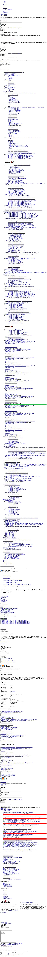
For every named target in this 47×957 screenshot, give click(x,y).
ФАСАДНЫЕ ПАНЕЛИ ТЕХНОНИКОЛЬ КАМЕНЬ (19, 195)
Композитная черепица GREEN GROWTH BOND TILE (19, 457)
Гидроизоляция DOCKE (13, 503)
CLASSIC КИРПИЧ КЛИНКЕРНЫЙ (15, 169)
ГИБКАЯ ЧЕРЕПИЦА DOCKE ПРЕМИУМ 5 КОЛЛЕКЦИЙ (20, 224)
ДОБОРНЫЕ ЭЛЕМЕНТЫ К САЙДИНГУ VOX (18, 339)
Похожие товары (4, 615)
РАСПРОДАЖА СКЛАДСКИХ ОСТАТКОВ (17, 282)
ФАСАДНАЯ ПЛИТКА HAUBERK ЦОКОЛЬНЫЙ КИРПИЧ (21, 292)
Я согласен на (12, 27)
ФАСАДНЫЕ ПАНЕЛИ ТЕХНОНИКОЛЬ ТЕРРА (18, 202)
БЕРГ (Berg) (10, 140)
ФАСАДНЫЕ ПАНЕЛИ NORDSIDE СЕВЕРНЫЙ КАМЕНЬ (20, 156)
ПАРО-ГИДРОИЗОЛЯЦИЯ (9, 868)
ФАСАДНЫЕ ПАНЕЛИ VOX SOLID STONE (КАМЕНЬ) (20, 206)
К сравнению (10, 717)
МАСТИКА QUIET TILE (13, 251)
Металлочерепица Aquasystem (14, 280)
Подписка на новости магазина (7, 566)
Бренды (4, 3)
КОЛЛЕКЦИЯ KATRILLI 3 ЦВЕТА (15, 262)
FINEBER (10, 81)
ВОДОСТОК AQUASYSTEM (14, 491)
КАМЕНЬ (10, 122)
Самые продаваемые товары (6, 809)
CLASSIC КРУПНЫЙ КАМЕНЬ (15, 172)
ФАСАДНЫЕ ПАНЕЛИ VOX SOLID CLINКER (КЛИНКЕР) (21, 208)
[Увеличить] (13, 620)
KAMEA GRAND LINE (13, 440)
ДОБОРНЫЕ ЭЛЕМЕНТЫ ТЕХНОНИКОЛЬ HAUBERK (20, 295)
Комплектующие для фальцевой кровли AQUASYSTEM (20, 546)
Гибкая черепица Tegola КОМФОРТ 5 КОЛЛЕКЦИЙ (19, 253)
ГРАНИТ (10, 120)
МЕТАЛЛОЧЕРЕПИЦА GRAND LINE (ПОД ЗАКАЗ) (19, 279)
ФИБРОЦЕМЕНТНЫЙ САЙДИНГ (10, 864)
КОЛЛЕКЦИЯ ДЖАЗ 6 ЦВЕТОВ (15, 230)
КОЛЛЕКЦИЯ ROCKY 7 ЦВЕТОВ (15, 265)
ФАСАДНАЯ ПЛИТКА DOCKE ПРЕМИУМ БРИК (19, 297)
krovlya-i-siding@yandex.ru (27, 902)
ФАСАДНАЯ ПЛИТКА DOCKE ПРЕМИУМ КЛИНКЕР (20, 298)
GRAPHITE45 (11, 444)
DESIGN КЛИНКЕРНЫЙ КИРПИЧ (15, 180)
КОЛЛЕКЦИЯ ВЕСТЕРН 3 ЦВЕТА (15, 229)
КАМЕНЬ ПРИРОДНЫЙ (13, 100)
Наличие (2, 617)
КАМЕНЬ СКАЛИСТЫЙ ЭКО (14, 109)
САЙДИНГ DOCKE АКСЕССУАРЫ (15, 307)
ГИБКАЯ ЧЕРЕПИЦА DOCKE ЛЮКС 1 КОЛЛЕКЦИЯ (19, 223)
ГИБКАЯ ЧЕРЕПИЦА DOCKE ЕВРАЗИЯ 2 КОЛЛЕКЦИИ (20, 221)
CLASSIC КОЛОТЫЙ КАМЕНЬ (15, 171)
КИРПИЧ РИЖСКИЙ (12, 114)
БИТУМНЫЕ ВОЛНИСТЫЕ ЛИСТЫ (11, 863)
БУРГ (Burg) (10, 141)
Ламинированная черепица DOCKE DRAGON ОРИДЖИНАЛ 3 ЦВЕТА (23, 215)
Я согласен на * (12, 943)
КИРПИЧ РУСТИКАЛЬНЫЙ (14, 131)
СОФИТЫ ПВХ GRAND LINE (14, 475)
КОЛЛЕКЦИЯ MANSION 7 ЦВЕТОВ (16, 264)
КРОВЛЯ (5, 858)
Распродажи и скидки (7, 562)
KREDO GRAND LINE (13, 441)
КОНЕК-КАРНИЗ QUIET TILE (14, 249)
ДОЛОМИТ (10, 97)
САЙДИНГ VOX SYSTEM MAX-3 (15, 338)
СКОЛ (9, 104)
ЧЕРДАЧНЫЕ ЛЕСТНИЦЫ (9, 876)
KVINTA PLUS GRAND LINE (14, 442)
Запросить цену (11, 954)
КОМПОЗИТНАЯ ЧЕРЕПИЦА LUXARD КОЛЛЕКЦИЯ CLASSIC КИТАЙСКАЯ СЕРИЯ (27, 451)
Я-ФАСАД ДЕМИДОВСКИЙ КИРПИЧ (16, 190)
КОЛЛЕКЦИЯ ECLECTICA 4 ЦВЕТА (16, 244)
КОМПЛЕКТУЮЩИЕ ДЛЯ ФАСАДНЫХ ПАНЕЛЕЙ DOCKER (21, 153)
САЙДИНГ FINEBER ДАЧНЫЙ (14, 318)
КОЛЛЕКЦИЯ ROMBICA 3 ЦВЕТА (15, 246)
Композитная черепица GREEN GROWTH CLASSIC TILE (20, 458)
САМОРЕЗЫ (10, 285)
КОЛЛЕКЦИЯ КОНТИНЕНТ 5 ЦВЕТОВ (16, 233)
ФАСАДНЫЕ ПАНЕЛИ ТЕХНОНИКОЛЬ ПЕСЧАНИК (19, 201)
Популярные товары (7, 561)
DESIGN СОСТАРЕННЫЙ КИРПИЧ (16, 182)
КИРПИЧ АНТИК (12, 128)
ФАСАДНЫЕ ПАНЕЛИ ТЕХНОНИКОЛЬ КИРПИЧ (19, 196)
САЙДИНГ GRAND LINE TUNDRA (15, 333)
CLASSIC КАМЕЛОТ (12, 168)
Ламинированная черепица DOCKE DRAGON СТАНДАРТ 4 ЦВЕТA (22, 217)
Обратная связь (3, 922)
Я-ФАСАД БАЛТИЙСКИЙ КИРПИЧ (16, 189)
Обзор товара (3, 609)
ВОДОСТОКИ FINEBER (13, 498)
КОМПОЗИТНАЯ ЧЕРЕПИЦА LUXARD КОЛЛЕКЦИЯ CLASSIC (22, 450)
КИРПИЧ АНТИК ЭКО (13, 129)
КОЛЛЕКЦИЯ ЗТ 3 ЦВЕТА (14, 267)
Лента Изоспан (11, 515)
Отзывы (2, 614)
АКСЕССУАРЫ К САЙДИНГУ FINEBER (17, 319)
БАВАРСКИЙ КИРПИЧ (13, 95)
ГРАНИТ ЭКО (11, 121)
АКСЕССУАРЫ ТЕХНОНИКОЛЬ (15, 323)
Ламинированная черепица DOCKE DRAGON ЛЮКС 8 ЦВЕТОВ (22, 214)
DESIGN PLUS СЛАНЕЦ (13, 177)
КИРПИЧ (10, 112)
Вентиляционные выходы (13, 529)
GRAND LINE (11, 83)
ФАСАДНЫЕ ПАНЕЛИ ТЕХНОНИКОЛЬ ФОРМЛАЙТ (20, 203)
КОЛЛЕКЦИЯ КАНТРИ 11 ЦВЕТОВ (16, 231)
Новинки (5, 560)
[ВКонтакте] (1, 665)
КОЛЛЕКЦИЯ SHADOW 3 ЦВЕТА (15, 247)
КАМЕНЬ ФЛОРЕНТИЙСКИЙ (14, 125)
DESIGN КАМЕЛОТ (12, 179)
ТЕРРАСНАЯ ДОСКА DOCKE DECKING (12, 879)
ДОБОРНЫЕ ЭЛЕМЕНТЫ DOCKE (15, 226)
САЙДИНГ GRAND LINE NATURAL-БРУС (17, 334)
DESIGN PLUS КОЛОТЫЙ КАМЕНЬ (16, 176)
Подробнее (7, 346)
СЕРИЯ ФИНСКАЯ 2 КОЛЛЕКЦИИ (16, 238)
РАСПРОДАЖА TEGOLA (13, 256)
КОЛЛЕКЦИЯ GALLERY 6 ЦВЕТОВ (16, 245)
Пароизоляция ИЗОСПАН (13, 511)
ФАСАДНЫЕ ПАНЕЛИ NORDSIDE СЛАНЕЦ (18, 157)
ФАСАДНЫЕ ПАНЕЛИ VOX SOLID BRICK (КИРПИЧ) (20, 207)
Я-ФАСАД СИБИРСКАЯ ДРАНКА (15, 187)
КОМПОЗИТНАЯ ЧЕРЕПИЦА (9, 862)
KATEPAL (2, 643)
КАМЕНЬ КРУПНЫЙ (12, 99)
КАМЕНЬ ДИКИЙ (12, 98)
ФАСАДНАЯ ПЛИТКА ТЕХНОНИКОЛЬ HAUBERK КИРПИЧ (21, 294)
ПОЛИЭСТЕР (11, 445)
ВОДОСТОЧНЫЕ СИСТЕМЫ (9, 867)
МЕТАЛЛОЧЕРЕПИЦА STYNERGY (16, 278)
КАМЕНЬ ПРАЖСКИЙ (13, 124)
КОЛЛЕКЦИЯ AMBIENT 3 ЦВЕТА (15, 259)
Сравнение (14, 347)
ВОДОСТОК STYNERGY (13, 487)
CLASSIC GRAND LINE (13, 439)
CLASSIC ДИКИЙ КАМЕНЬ (14, 167)
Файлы (1, 618)
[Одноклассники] (3, 665)
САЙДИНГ (5, 860)
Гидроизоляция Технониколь (14, 501)
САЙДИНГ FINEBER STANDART (15, 317)
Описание (2, 611)
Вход (4, 11)
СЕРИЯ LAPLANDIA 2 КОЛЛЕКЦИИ (16, 270)
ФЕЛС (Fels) (10, 142)
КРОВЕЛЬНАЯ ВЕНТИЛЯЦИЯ (10, 870)
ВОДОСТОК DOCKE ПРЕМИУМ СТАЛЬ (17, 489)
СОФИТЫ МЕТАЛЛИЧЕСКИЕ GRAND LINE (18, 474)
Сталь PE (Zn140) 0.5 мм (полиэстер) (15, 543)
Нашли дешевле (11, 661)
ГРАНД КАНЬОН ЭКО (13, 119)
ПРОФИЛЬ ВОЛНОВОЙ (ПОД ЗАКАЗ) (11, 861)
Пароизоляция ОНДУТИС (13, 512)
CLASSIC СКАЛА (12, 166)
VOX (9, 90)
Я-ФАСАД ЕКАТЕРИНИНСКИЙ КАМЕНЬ (17, 185)
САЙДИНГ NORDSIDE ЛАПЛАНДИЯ (16, 310)
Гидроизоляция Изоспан (13, 504)
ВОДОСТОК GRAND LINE (14, 490)
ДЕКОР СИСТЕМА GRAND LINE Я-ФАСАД (17, 193)
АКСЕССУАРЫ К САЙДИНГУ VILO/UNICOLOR (18, 302)
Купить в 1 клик (8, 347)
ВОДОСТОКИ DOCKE (13, 493)
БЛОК (9, 96)
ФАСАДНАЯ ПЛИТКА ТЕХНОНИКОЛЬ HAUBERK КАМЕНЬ (21, 293)
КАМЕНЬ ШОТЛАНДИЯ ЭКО (14, 110)
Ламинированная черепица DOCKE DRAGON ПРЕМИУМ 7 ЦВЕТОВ (23, 216)
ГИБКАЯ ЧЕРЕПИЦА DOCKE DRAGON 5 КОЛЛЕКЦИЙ (20, 219)
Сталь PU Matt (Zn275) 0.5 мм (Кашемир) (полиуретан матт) (20, 544)
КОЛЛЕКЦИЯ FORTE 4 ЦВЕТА (15, 260)
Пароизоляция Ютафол (13, 513)
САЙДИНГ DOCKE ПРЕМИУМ (15, 305)
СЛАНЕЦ (10, 148)
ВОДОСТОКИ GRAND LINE (14, 495)
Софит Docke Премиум (13, 469)
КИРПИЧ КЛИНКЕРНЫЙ (13, 101)
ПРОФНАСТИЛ (6, 878)
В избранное (8, 348)
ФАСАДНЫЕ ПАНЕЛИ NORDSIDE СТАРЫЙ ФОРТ (19, 158)
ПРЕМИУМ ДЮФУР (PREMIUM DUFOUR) (17, 145)
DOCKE (9, 80)
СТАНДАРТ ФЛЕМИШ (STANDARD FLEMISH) (18, 152)
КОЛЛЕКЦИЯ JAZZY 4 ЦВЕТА (14, 261)
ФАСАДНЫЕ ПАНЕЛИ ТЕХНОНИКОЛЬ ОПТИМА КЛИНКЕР (21, 199)
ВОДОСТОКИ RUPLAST (13, 497)
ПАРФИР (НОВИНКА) (13, 94)
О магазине (5, 6)
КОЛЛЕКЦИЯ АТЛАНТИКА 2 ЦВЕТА (16, 228)
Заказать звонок (3, 14)
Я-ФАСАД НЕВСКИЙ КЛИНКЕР (15, 192)
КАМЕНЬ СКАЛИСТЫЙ (13, 108)
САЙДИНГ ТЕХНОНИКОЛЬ (14, 321)
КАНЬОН (10, 126)
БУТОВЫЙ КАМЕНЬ (12, 117)
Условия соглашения (7, 9)
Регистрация (5, 12)
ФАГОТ (9, 115)
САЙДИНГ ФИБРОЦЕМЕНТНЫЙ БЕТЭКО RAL (18, 466)
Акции (4, 2)
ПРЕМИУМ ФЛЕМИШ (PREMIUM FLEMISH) (18, 146)
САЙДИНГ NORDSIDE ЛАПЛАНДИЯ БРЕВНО (18, 312)
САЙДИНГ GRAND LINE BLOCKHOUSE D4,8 (18, 332)
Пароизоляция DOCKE (13, 510)
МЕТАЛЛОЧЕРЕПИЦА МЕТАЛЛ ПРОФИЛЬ (17, 276)
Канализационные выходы (13, 530)
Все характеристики (4, 640)
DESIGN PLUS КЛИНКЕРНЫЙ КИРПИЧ (17, 174)
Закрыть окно (3, 36)
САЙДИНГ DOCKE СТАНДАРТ (15, 304)
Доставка (5, 4)
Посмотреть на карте (13, 910)
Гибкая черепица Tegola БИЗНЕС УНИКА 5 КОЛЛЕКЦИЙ (20, 255)
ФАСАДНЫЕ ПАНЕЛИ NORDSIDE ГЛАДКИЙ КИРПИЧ (20, 155)
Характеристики (3, 612)
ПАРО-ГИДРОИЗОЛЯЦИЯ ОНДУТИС (11, 869)
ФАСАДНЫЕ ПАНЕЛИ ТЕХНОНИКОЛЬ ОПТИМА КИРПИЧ (21, 204)
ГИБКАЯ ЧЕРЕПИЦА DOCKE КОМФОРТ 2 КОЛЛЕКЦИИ (20, 222)
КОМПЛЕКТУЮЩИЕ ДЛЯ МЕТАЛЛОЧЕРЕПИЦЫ (19, 284)
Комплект (2, 610)
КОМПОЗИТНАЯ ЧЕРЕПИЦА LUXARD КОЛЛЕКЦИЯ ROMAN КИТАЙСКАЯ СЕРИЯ (27, 453)
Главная (4, 1)
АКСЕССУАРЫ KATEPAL (13, 268)
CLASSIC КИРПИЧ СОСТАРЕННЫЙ (16, 170)
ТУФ (9, 106)
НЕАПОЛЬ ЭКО (11, 132)
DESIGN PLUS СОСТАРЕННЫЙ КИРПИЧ (17, 178)
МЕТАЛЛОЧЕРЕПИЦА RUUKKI (15, 281)
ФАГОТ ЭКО (11, 136)
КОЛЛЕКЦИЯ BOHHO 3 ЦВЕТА (15, 241)
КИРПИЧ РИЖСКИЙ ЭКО (13, 130)
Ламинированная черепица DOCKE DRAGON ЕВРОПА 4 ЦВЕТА (22, 213)
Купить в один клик (14, 944)
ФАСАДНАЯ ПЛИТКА (8, 859)
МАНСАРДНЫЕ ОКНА (8, 871)
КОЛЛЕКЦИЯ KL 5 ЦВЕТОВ (14, 263)
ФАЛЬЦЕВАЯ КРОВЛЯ (8, 874)
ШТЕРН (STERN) (11, 144)
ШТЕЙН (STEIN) (11, 138)
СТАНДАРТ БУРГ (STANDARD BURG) (16, 149)
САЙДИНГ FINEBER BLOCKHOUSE (16, 316)
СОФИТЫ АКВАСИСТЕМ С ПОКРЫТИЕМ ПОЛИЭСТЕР (20, 478)
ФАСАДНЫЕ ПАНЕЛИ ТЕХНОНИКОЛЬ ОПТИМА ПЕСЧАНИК (22, 200)
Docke (9, 76)
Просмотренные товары (5, 810)
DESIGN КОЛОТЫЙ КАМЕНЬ (14, 181)
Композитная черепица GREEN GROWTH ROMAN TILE (20, 459)
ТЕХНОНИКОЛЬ (11, 84)
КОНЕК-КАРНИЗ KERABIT (14, 271)
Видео (1, 619)
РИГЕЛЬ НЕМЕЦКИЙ (12, 133)
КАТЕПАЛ (10, 78)
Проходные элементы (12, 531)
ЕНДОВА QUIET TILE (13, 248)
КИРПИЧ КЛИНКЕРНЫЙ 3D (14, 102)
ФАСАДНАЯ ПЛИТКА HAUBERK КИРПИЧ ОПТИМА (20, 291)
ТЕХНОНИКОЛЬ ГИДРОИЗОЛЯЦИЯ (11, 873)
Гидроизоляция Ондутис (13, 505)
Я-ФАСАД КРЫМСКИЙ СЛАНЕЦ (15, 191)
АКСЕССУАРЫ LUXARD (13, 454)
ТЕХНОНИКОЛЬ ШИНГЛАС (14, 75)
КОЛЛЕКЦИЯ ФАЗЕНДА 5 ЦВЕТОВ (16, 234)
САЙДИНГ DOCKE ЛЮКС (14, 306)
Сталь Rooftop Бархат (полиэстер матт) (16, 545)
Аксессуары (3, 613)
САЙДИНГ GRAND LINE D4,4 (14, 331)
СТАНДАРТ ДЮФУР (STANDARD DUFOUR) (18, 151)
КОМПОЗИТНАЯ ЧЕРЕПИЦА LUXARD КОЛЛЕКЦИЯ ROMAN (22, 452)
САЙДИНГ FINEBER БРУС (14, 315)
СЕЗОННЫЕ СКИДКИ (8, 855)
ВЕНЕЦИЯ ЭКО (11, 118)
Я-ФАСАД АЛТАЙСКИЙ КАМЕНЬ (15, 188)
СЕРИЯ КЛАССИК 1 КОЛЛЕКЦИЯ (15, 235)
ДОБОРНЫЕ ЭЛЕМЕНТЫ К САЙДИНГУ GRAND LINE (20, 335)
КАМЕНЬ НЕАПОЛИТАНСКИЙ (15, 123)
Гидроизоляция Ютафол (13, 507)
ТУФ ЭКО (10, 135)
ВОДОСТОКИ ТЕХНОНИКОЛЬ (15, 496)
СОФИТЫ (5, 866)
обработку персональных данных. (15, 27)
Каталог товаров (3, 70)
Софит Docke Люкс (12, 471)
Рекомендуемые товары (8, 563)
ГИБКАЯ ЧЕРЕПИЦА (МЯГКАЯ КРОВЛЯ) (12, 857)
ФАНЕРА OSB (6, 875)
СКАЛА (9, 103)
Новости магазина (6, 570)
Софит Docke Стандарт (13, 470)
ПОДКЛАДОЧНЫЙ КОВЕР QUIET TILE (16, 250)
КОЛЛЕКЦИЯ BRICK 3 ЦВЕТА (15, 242)
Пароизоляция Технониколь (14, 509)
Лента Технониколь (12, 516)
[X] (6, 665)
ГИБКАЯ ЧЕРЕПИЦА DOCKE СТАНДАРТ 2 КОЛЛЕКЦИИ (21, 225)
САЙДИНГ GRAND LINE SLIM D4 (15, 330)
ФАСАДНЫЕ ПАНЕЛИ (8, 856)
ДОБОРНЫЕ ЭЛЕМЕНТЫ (13, 239)
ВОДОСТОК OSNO (12, 486)
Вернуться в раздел (4, 608)
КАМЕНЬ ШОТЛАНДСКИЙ (14, 111)
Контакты (5, 8)
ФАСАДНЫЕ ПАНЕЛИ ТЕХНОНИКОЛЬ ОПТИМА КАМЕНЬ (21, 197)
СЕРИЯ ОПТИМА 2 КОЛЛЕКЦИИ (15, 236)
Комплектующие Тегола (13, 257)
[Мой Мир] (4, 665)
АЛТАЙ (9, 147)
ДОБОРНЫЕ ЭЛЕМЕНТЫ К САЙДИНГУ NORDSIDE (19, 313)
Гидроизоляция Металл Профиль (15, 502)
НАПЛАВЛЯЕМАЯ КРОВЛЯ (9, 872)
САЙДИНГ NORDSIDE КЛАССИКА (16, 309)
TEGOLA (10, 77)
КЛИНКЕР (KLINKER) (13, 143)
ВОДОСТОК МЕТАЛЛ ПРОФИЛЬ (15, 488)
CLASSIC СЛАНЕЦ (12, 173)
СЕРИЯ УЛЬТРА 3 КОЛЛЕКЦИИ (15, 237)
